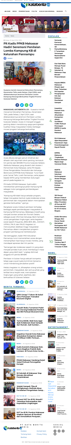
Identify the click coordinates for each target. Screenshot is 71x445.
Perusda (20, 356)
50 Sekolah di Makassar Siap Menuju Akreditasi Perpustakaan (29, 375)
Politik (34, 11)
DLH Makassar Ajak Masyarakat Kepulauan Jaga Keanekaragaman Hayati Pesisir (62, 142)
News (14, 11)
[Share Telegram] (31, 105)
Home (8, 11)
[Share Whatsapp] (26, 105)
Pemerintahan (24, 11)
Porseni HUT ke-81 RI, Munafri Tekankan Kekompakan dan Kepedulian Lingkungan (30, 401)
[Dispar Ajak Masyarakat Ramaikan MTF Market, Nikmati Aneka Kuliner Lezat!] (52, 391)
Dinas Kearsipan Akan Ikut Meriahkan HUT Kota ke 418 (61, 378)
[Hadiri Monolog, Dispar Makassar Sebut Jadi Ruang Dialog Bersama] (52, 358)
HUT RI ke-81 (22, 396)
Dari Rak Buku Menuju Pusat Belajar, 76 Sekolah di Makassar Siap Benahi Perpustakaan (60, 70)
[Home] (35, 4)
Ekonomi (60, 11)
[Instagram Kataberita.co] (63, 431)
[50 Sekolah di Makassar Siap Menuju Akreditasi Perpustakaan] (9, 374)
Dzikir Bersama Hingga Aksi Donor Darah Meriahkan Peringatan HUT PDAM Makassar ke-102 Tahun (61, 223)
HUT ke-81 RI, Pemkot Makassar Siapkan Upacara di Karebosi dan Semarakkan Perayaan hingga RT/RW (30, 415)
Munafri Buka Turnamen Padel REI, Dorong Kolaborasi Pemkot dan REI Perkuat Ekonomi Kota (30, 310)
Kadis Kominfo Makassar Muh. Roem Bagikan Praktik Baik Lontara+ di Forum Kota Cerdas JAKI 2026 (30, 350)
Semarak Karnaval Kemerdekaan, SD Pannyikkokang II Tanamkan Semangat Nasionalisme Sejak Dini (61, 49)
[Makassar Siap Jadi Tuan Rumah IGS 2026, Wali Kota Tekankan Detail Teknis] (52, 334)
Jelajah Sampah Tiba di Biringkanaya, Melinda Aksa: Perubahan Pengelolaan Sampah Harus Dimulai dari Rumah (31, 389)
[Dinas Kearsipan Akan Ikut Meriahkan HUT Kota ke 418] (52, 371)
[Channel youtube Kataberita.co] (55, 434)
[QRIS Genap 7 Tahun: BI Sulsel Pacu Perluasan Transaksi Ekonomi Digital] (9, 296)
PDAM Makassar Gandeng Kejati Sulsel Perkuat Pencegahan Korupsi (31, 362)
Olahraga (21, 291)
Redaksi (10, 58)
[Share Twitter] (22, 105)
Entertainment (58, 327)
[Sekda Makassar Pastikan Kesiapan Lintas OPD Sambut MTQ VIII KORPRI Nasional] (52, 297)
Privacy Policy (42, 434)
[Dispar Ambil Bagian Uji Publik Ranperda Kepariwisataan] (51, 345)
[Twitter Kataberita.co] (59, 431)
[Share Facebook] (17, 105)
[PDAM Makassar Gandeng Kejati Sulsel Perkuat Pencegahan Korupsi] (9, 361)
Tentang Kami (26, 434)
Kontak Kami (41, 431)
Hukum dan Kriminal (47, 11)
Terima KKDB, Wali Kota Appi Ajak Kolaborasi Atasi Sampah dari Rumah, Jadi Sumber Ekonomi (30, 324)
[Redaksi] (6, 58)
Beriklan (24, 437)
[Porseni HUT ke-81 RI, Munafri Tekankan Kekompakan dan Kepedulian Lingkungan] (9, 400)
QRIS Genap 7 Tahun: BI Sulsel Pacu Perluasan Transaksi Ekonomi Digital (30, 297)
